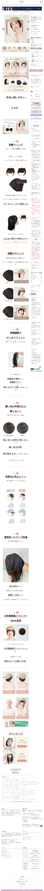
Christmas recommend (15, 793)
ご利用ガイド (4, 850)
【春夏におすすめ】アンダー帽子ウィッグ (22, 788)
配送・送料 (25, 808)
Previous (3, 29)
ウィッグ (7, 14)
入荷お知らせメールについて (35, 112)
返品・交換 (4, 831)
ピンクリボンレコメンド (16, 790)
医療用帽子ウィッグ (17, 784)
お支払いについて (5, 853)
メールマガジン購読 (26, 837)
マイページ (25, 831)
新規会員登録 (25, 833)
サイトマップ (22, 886)
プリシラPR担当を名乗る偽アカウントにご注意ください (22, 801)
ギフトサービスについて (7, 857)
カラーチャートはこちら (37, 91)
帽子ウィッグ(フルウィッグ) (13, 14)
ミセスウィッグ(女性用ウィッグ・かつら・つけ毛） (12, 781)
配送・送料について (6, 851)
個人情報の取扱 (22, 883)
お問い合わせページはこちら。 (35, 857)
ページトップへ (41, 826)
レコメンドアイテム (8, 790)
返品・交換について (37, 87)
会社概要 (22, 876)
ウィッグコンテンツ (8, 788)
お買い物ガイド (38, 99)
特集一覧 (14, 788)
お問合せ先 (25, 847)
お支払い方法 (4, 815)
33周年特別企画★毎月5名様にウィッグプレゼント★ (19, 796)
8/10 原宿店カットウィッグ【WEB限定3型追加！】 (22, 11)
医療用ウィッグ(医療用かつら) (10, 784)
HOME (3, 14)
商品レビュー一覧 (26, 838)
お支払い (3, 808)
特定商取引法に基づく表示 (22, 881)
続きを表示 (34, 317)
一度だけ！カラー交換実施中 (37, 95)
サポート (3, 847)
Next (28, 29)
